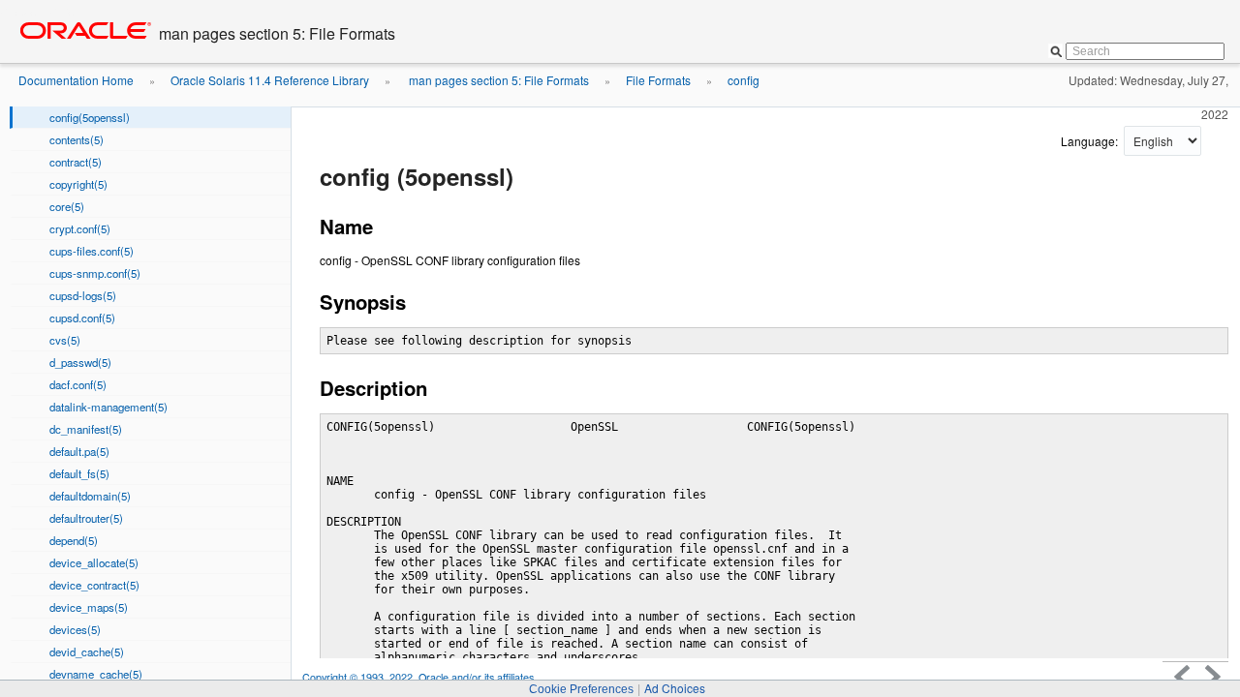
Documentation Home (76, 80)
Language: (1091, 141)
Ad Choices (674, 688)
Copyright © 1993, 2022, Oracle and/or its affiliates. (421, 677)
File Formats (658, 80)
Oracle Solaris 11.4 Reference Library (269, 80)
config (744, 80)
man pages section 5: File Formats (497, 80)
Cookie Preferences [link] (581, 689)
